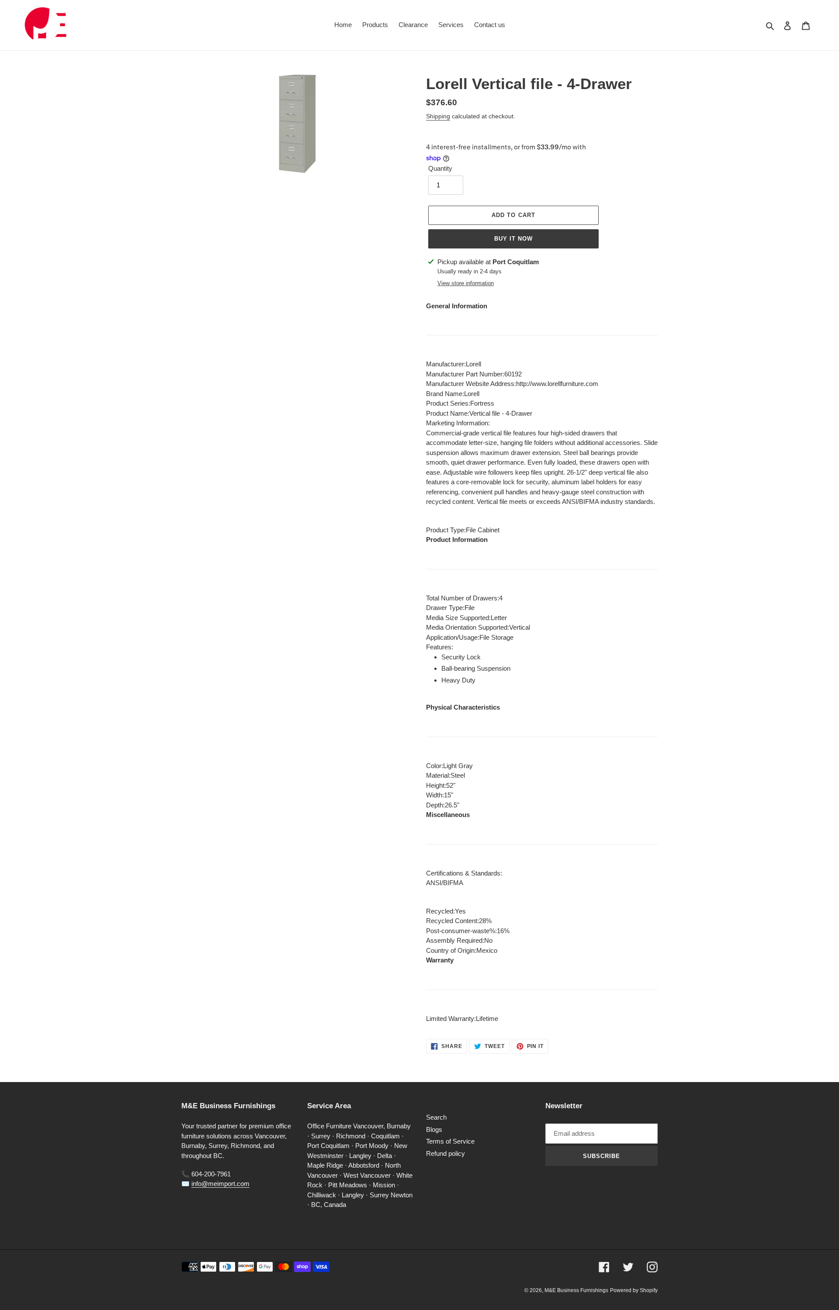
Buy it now (513, 238)
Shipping (438, 116)
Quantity (440, 168)
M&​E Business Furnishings (576, 1290)
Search (436, 1117)
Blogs (434, 1129)
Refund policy (445, 1153)
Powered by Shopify (634, 1290)
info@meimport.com (220, 1183)
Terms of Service (450, 1141)
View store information (465, 283)
